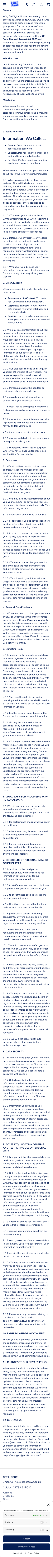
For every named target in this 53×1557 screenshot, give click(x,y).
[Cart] (48, 4)
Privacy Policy (33, 1553)
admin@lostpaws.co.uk (15, 732)
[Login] (34, 4)
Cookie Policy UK (19, 1553)
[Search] (41, 4)
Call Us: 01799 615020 (17, 1487)
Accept (26, 1538)
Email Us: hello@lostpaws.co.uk (22, 1482)
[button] (48, 1504)
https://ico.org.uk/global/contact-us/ (22, 1455)
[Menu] (4, 4)
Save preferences (26, 1546)
